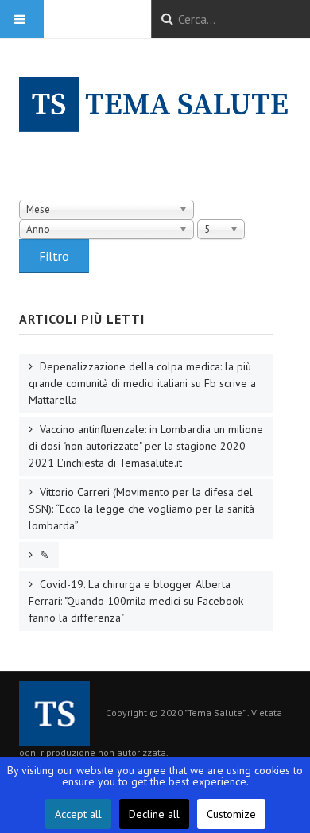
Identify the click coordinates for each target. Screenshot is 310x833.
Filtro (54, 256)
